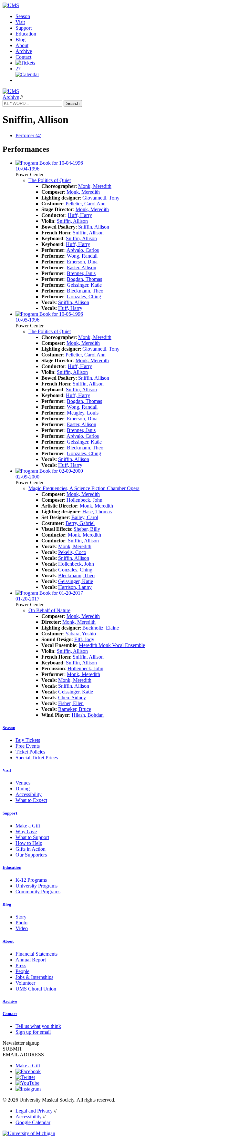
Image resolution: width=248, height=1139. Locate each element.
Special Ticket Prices (37, 757)
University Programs (36, 885)
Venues (23, 782)
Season (23, 16)
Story (21, 916)
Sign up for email (33, 1032)
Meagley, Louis (82, 413)
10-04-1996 (27, 168)
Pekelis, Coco (72, 552)
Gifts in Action (31, 849)
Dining (23, 788)
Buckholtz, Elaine (100, 628)
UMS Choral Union (36, 988)
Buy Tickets (28, 740)
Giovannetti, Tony (100, 197)
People (22, 971)
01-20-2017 (27, 598)
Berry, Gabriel (80, 523)
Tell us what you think (38, 1026)
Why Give (26, 831)
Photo (21, 922)
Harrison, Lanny (75, 587)
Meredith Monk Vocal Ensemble (112, 645)
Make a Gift (28, 825)
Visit (20, 22)
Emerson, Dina (82, 261)
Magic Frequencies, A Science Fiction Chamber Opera (84, 488)
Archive (24, 51)
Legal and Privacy (34, 1110)
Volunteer (25, 983)
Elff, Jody (84, 639)
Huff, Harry (80, 215)
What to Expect (31, 800)
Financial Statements (36, 954)
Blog (21, 39)
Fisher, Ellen (71, 703)
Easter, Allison (81, 267)
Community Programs (38, 891)
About (22, 45)
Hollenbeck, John (84, 500)
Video (22, 928)
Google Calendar (33, 1122)
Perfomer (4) (28, 135)
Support (24, 28)
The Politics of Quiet (49, 180)
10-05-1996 (27, 320)
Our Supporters (31, 854)
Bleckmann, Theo (85, 290)
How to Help (29, 843)
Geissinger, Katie (84, 285)
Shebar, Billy (87, 529)
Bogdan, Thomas (84, 279)
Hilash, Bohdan (88, 715)
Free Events (28, 746)
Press (21, 965)
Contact (23, 57)
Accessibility (29, 794)
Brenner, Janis (81, 273)
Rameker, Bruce (74, 709)
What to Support (32, 837)
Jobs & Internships (34, 977)
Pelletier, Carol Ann (86, 203)
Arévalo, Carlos (83, 250)
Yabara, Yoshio (80, 633)
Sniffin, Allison (72, 221)
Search (72, 103)
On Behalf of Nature (49, 610)
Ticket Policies (30, 751)
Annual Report (31, 959)
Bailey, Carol (84, 517)
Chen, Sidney (72, 697)
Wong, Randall (82, 256)
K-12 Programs (31, 880)
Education (26, 33)
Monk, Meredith (94, 186)
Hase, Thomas (97, 511)
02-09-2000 (27, 476)
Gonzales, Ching (84, 296)
